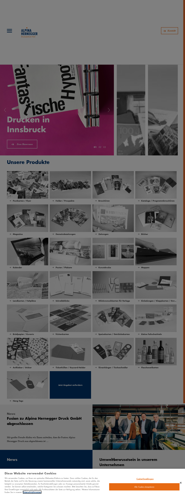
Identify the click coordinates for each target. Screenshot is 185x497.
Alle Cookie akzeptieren (144, 487)
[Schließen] (181, 482)
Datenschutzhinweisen (32, 492)
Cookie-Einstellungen (145, 479)
